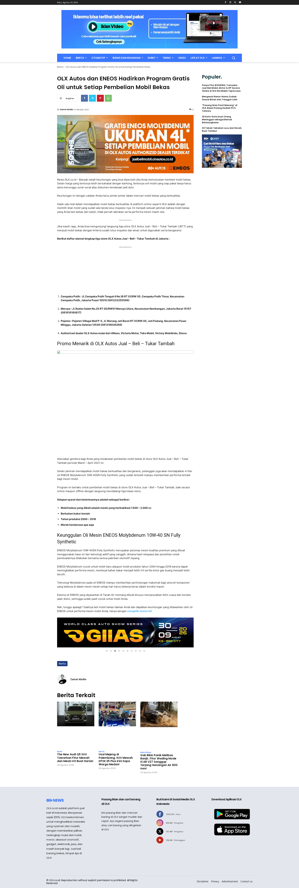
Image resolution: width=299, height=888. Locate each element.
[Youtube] (240, 2)
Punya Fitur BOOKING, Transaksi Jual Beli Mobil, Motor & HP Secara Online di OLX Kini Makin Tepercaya (221, 88)
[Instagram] (230, 2)
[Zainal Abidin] (62, 679)
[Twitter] (235, 2)
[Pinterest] (100, 98)
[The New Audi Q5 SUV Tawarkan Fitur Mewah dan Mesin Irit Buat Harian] (75, 725)
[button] (233, 58)
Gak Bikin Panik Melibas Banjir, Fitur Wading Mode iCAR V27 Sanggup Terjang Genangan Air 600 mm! (159, 762)
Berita (60, 66)
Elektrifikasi (145, 752)
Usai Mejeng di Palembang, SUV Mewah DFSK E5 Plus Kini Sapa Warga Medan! (116, 759)
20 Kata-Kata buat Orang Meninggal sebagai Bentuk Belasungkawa (217, 119)
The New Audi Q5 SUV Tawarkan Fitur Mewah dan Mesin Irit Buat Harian (75, 758)
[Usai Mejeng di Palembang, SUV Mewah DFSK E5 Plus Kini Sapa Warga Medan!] (117, 725)
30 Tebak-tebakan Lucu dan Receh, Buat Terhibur (222, 129)
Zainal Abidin (66, 109)
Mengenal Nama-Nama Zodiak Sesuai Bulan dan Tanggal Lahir (219, 98)
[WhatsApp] (108, 98)
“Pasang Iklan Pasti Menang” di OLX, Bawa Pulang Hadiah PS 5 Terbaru (219, 108)
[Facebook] (226, 2)
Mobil (59, 752)
